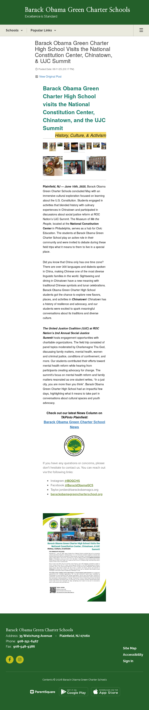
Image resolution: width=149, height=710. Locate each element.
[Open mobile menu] (141, 30)
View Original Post (50, 76)
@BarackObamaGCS (79, 485)
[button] (14, 30)
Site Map (130, 648)
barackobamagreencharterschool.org (76, 494)
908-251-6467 (27, 641)
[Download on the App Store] (105, 691)
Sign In (128, 661)
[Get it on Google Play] (73, 691)
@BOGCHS (72, 481)
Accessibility (133, 654)
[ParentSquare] (42, 692)
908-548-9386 (24, 646)
